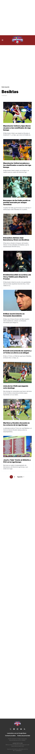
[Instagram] (17, 729)
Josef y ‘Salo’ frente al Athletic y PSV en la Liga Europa (17, 461)
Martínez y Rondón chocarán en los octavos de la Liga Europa (16, 424)
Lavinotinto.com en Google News (16, 733)
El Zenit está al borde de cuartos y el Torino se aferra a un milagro (17, 352)
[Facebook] (14, 729)
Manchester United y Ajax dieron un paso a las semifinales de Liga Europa (17, 128)
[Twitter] (10, 729)
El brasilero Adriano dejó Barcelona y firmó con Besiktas (16, 239)
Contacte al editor (10, 735)
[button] (2, 40)
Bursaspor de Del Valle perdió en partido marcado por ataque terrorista (16, 202)
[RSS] (24, 729)
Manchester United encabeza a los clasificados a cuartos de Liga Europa (17, 165)
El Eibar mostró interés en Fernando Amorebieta (13, 315)
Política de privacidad (23, 735)
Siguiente (20, 477)
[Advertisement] (17, 17)
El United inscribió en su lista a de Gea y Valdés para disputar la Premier (17, 277)
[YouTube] (21, 729)
